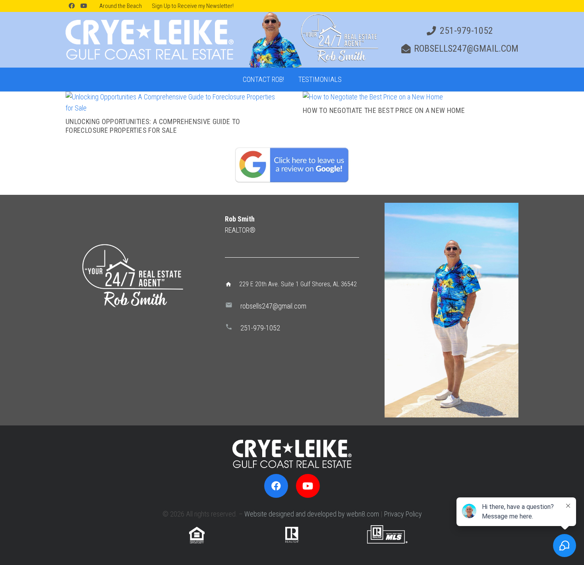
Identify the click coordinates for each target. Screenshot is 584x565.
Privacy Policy (403, 514)
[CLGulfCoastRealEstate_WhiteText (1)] (150, 40)
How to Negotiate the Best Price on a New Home (384, 110)
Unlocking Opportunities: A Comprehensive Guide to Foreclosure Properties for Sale (153, 125)
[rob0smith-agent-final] (313, 40)
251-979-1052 (260, 328)
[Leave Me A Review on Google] (292, 164)
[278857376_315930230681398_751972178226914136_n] (451, 310)
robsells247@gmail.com (273, 306)
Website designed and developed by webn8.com (311, 514)
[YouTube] (83, 6)
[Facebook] (71, 6)
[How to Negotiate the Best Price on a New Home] (373, 97)
